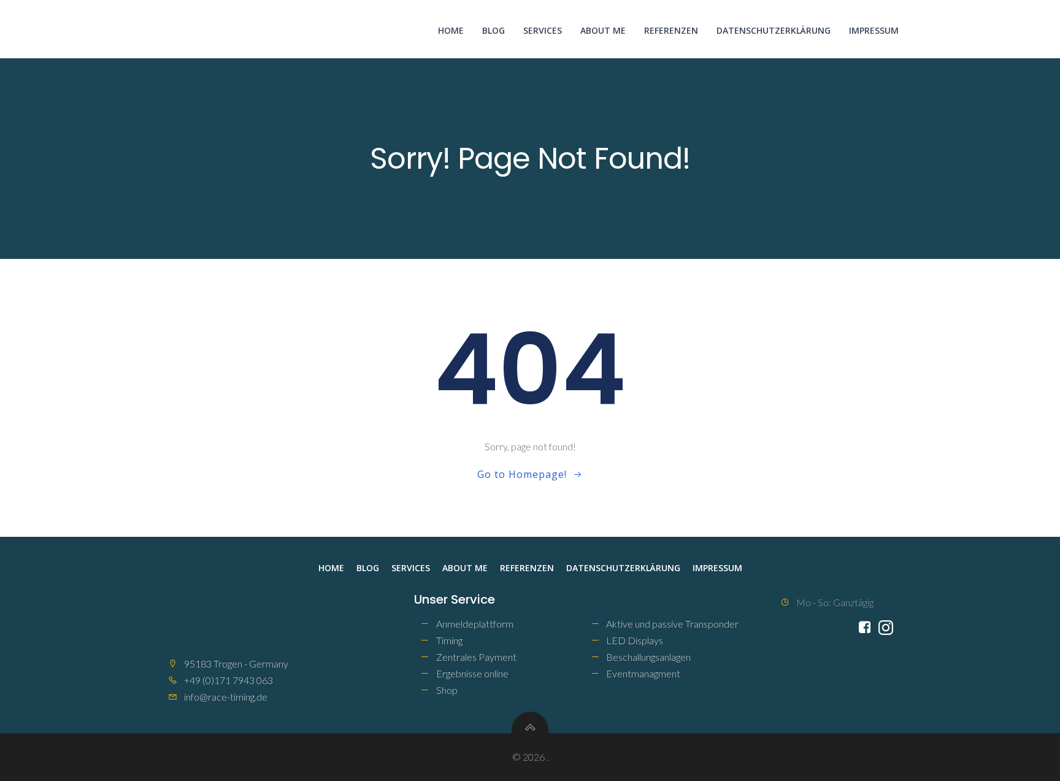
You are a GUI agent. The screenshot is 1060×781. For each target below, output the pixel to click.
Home (451, 30)
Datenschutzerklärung (773, 30)
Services (542, 30)
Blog (493, 30)
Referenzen (671, 30)
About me (603, 30)
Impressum (874, 30)
